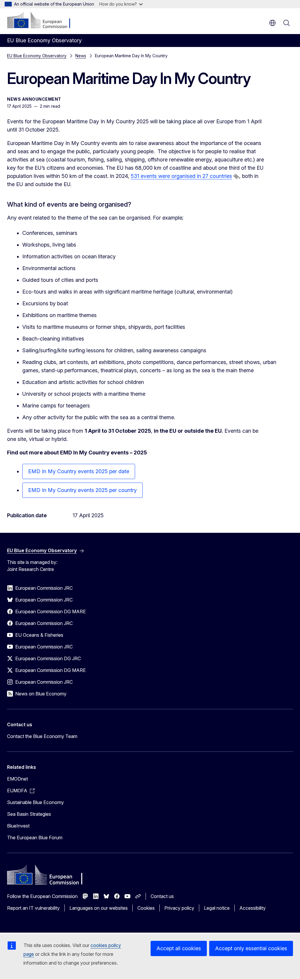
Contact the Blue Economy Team (42, 736)
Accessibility (252, 908)
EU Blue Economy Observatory (37, 55)
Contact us (162, 896)
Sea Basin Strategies (29, 814)
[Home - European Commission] (42, 20)
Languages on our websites (98, 908)
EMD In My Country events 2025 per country (82, 490)
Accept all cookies (178, 948)
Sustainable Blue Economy (35, 802)
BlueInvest (18, 826)
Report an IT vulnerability (33, 908)
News (80, 55)
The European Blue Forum (34, 837)
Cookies (146, 908)
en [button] (272, 22)
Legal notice (217, 908)
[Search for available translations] (236, 176)
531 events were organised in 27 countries (181, 176)
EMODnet (17, 779)
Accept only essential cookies (251, 948)
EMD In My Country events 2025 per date (78, 471)
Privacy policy (179, 908)
